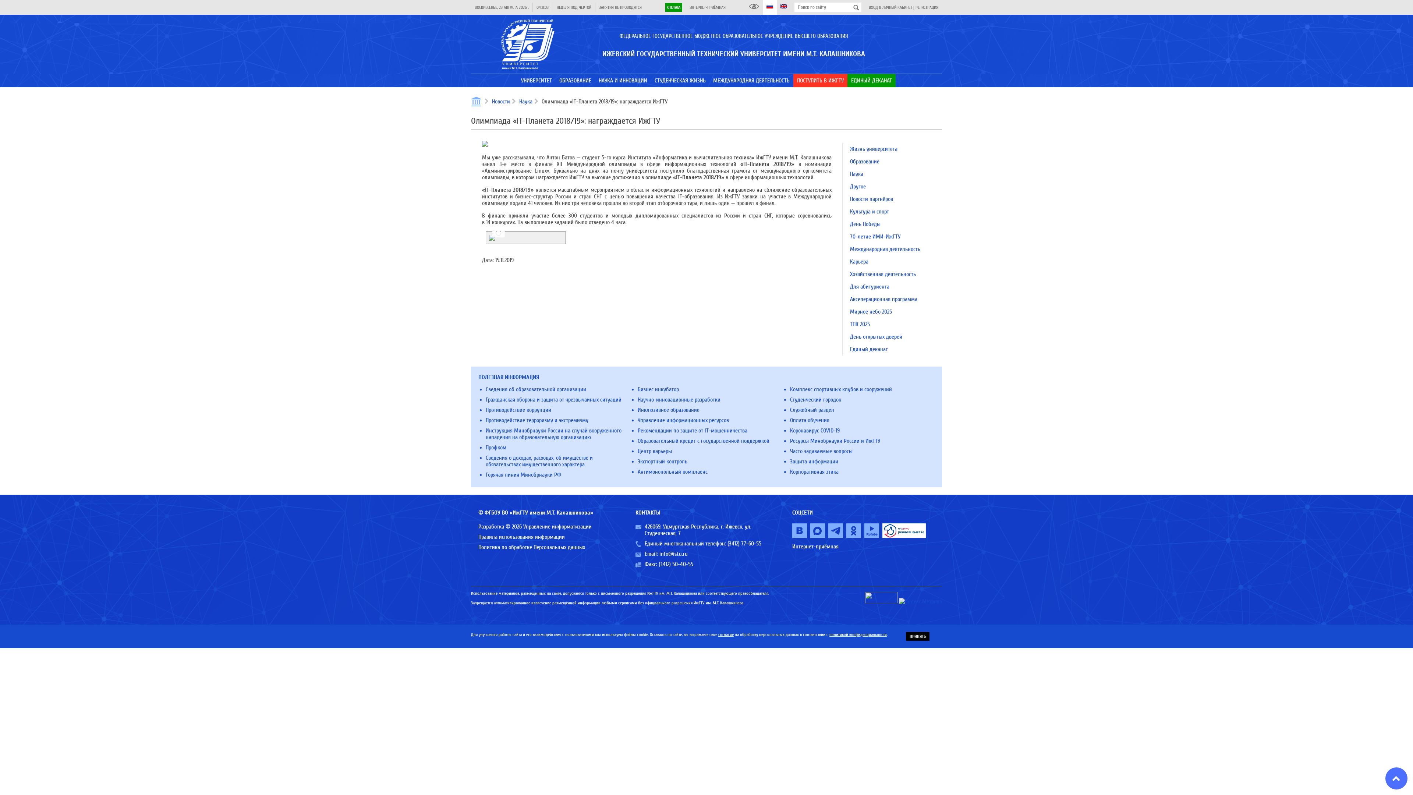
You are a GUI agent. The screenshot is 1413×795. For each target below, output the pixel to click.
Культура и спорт (869, 211)
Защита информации (814, 461)
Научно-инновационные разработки (679, 399)
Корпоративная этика (814, 472)
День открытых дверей (876, 336)
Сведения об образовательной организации (536, 389)
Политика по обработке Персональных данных (531, 547)
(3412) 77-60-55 (744, 543)
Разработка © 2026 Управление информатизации (535, 526)
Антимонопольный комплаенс (673, 472)
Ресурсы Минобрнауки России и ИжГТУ (835, 441)
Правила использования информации (521, 537)
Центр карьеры (655, 451)
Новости (501, 101)
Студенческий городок (815, 399)
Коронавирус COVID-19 (815, 430)
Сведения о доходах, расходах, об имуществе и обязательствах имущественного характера (539, 461)
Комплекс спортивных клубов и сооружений (841, 389)
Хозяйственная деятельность (883, 274)
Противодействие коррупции (518, 410)
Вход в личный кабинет (890, 7)
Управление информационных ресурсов (683, 420)
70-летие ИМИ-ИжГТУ (875, 236)
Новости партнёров (871, 199)
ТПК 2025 (860, 324)
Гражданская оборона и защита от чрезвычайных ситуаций (553, 399)
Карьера (859, 261)
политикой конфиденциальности (858, 634)
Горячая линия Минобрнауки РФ (523, 474)
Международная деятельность (885, 249)
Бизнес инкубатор (658, 389)
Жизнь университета (873, 149)
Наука (525, 101)
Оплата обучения (809, 420)
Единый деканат (869, 349)
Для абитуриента (869, 286)
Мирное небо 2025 (871, 311)
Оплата (673, 7)
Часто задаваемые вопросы (821, 451)
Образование (864, 161)
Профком (496, 447)
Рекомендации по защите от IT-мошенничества (692, 430)
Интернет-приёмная (708, 7)
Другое (858, 186)
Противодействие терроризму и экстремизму (537, 420)
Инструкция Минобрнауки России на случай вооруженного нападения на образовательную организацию (553, 434)
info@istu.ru (673, 554)
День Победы (865, 224)
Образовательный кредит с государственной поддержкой (703, 441)
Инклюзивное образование (669, 410)
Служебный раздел (812, 410)
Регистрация (927, 7)
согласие (726, 634)
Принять (918, 636)
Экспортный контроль (662, 461)
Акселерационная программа (883, 299)
